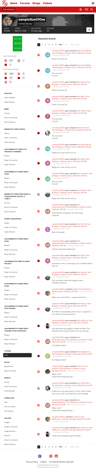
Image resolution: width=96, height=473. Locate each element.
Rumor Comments (11, 207)
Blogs (36, 3)
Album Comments (11, 440)
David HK (84, 128)
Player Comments (10, 160)
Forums (25, 3)
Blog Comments (10, 371)
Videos (47, 3)
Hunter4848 (85, 51)
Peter (82, 82)
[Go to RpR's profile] (47, 100)
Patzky (83, 190)
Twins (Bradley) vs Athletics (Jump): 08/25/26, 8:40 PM (72, 354)
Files (6, 402)
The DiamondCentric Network (61, 462)
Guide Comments (10, 227)
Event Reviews (9, 391)
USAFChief (84, 383)
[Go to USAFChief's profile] (47, 388)
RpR (82, 96)
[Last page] (65, 44)
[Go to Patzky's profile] (47, 194)
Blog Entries (8, 366)
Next (61, 45)
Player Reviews (9, 165)
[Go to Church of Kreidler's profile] (47, 371)
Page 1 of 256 (75, 45)
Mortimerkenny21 (58, 207)
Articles (7, 113)
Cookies (43, 462)
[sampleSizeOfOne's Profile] (89, 29)
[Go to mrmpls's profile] (47, 178)
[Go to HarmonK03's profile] (47, 148)
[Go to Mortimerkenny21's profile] (47, 211)
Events (6, 382)
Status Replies (9, 102)
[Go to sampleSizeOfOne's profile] (47, 293)
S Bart (76, 417)
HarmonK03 (85, 145)
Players (7, 156)
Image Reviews (9, 431)
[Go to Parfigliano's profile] (47, 356)
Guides (6, 223)
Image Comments (11, 427)
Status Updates (9, 98)
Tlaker (83, 111)
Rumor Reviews (10, 212)
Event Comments (10, 387)
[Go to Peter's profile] (47, 86)
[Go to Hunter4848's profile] (47, 55)
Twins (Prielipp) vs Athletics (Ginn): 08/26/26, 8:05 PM (71, 53)
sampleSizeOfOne (58, 51)
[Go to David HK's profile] (47, 133)
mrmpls (84, 174)
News (13, 3)
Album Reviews (10, 444)
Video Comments (10, 138)
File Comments (9, 407)
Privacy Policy (32, 462)
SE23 (82, 224)
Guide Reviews (9, 232)
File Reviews (8, 411)
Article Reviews (9, 122)
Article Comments (11, 118)
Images (7, 422)
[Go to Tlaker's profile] (47, 116)
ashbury (84, 321)
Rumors (7, 203)
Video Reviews (9, 142)
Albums (7, 436)
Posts (6, 355)
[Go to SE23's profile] (47, 229)
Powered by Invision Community (48, 467)
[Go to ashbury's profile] (47, 325)
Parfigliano (85, 352)
